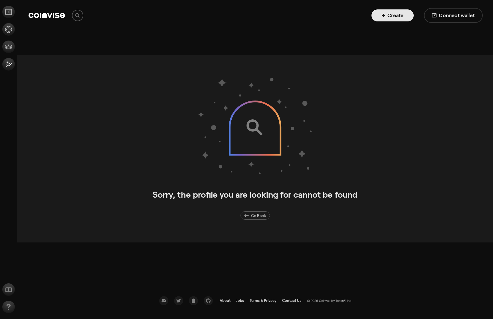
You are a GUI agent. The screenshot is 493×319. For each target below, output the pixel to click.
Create (395, 15)
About (225, 300)
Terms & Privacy (263, 300)
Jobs (240, 300)
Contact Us (291, 300)
